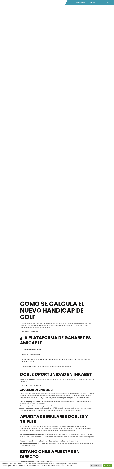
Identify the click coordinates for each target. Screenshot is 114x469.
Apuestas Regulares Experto (29, 331)
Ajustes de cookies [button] (96, 465)
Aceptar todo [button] (107, 465)
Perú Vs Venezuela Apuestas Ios (30, 385)
